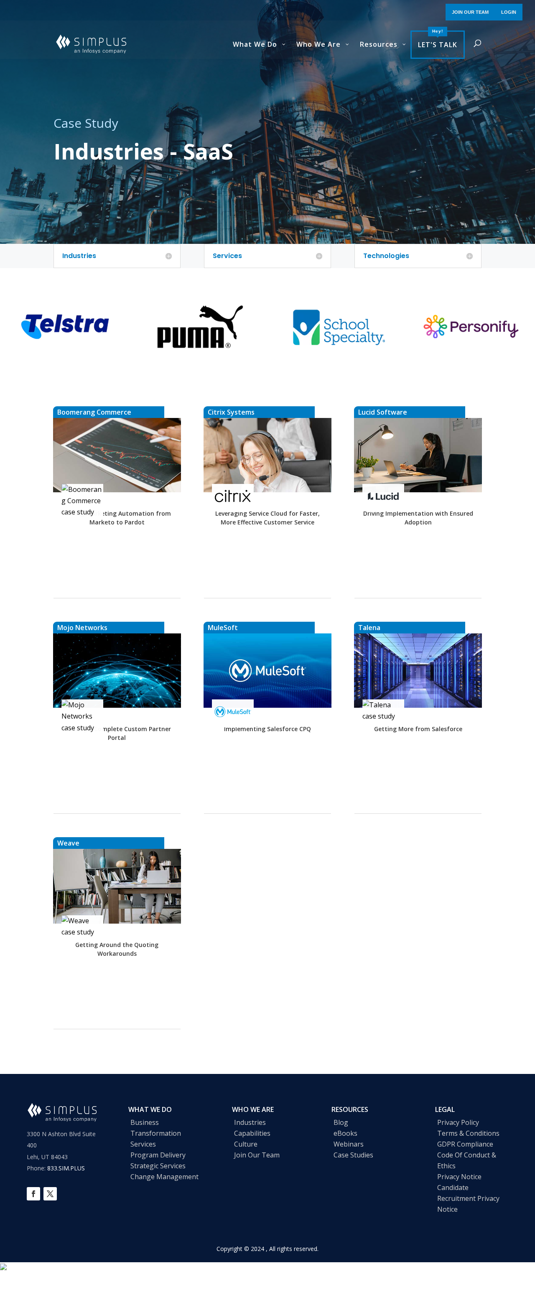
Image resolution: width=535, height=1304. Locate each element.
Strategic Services (158, 1165)
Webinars (349, 1144)
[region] (267, 326)
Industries (250, 1122)
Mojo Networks (82, 627)
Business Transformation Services (155, 1133)
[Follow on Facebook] (33, 1193)
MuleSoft (223, 627)
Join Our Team (257, 1155)
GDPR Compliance (465, 1144)
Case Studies (353, 1155)
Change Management (164, 1176)
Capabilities (252, 1133)
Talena (369, 627)
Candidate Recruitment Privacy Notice (468, 1198)
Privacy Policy (458, 1122)
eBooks (345, 1133)
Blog (341, 1122)
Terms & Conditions (468, 1133)
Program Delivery (158, 1155)
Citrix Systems (231, 412)
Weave (68, 843)
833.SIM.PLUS (66, 1168)
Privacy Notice (459, 1176)
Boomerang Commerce (94, 412)
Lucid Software (382, 412)
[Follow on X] (50, 1193)
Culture (245, 1144)
